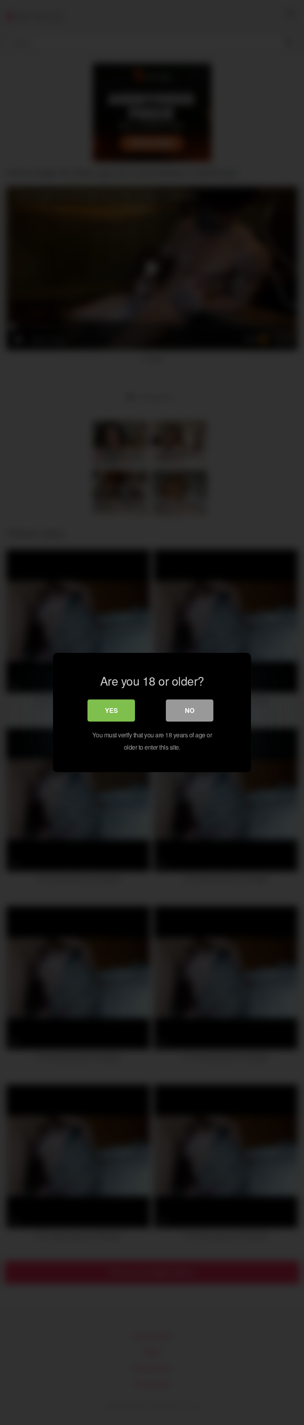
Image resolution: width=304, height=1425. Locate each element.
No (189, 710)
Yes (111, 710)
